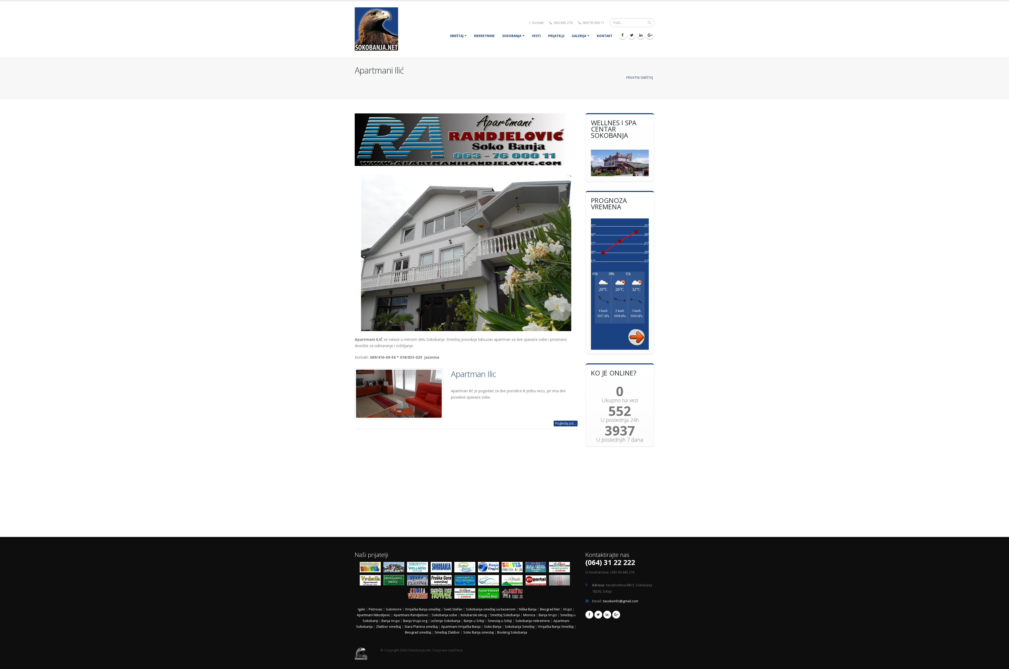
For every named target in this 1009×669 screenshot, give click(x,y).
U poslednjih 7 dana (619, 439)
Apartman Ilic (473, 373)
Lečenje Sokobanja (445, 621)
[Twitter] (632, 35)
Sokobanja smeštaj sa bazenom (491, 609)
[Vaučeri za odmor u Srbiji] (419, 594)
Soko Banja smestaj (478, 632)
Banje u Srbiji (474, 621)
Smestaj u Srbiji (500, 621)
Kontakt (537, 22)
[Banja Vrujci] (490, 568)
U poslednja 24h (620, 420)
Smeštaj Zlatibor (447, 632)
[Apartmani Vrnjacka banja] (490, 594)
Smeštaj (457, 36)
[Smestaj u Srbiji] (513, 594)
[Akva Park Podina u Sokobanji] (395, 568)
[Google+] (650, 35)
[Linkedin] (641, 35)
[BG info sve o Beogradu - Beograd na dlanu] (466, 581)
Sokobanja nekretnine (532, 621)
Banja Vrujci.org (415, 621)
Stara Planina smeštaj (421, 626)
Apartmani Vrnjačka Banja (461, 626)
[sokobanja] (442, 568)
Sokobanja (511, 36)
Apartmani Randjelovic (411, 615)
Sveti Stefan (453, 609)
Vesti (536, 36)
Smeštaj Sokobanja (505, 615)
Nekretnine (484, 36)
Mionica (529, 615)
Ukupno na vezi (620, 400)
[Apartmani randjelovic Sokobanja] (466, 139)
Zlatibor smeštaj (388, 626)
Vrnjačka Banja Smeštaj (556, 626)
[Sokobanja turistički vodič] (371, 568)
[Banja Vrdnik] (371, 581)
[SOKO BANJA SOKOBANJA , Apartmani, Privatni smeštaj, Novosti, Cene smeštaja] (466, 568)
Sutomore (393, 609)
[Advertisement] (466, 484)
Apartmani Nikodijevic (373, 615)
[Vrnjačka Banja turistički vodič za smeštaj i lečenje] (442, 594)
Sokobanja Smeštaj (519, 626)
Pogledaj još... (565, 423)
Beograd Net (550, 609)
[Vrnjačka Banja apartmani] (395, 581)
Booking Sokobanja (512, 632)
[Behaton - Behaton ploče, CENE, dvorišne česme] (561, 581)
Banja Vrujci (548, 615)
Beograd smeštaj (418, 632)
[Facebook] (622, 35)
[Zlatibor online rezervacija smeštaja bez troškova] (466, 594)
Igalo (361, 609)
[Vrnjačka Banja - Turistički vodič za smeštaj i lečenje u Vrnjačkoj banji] (513, 568)
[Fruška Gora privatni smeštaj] (442, 581)
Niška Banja (528, 609)
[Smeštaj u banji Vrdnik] (537, 568)
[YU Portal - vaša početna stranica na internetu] (537, 581)
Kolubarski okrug (474, 615)
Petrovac (375, 609)
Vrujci (567, 609)
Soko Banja (492, 626)
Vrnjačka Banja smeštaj (422, 609)
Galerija (579, 36)
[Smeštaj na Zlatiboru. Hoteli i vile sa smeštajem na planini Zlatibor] (561, 568)
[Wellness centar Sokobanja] (419, 568)
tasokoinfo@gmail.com (620, 601)
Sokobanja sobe (444, 615)
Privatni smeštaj (639, 77)
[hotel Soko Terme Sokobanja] (620, 163)
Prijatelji (556, 36)
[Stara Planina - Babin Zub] (419, 581)
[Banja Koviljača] (490, 581)
